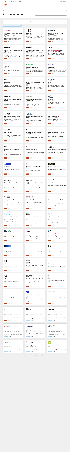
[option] (14, 21)
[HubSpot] (5, 5)
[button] (65, 10)
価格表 (29, 4)
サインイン (60, 1)
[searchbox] (51, 14)
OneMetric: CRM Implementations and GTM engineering (12, 183)
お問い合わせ (21, 1)
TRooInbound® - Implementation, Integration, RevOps (33, 312)
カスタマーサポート (13, 1)
